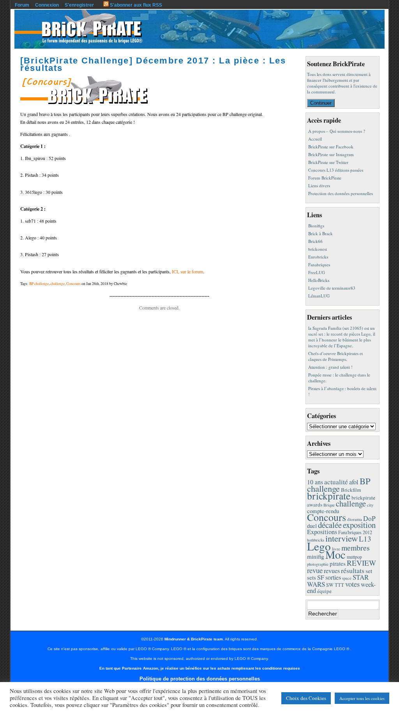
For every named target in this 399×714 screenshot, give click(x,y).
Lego (319, 546)
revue (315, 570)
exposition (359, 524)
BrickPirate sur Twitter (328, 162)
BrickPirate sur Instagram (331, 154)
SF (320, 577)
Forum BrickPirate (324, 178)
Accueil (315, 139)
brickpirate (328, 495)
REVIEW (361, 563)
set (368, 570)
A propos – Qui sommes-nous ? (336, 131)
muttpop (354, 557)
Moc (335, 554)
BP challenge (39, 283)
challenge (57, 283)
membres (355, 547)
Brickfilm (351, 489)
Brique (329, 505)
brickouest (317, 249)
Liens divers (319, 185)
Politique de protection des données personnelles (199, 679)
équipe (324, 590)
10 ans (315, 482)
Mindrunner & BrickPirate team (193, 639)
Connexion (47, 5)
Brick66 (315, 241)
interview (341, 538)
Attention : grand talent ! (330, 367)
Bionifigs (316, 226)
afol (353, 482)
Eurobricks (318, 257)
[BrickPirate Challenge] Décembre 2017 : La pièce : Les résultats (153, 64)
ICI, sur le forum (187, 271)
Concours (73, 283)
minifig (315, 556)
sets (311, 577)
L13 (365, 538)
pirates (338, 563)
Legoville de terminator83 (331, 288)
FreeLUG (316, 272)
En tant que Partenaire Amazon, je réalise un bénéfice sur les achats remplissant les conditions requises (199, 668)
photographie (317, 564)
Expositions (322, 532)
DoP (369, 518)
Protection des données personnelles (340, 193)
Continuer (321, 103)
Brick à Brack (320, 233)
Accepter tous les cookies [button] (362, 698)
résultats (352, 570)
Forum (22, 5)
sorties (333, 577)
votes (352, 584)
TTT (339, 585)
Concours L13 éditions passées (335, 170)
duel (312, 525)
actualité (336, 481)
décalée (330, 524)
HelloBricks (318, 280)
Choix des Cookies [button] (306, 698)
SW (330, 585)
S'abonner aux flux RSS (135, 5)
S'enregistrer (79, 5)
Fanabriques (319, 264)
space (346, 578)
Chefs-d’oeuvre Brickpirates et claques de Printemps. (335, 356)
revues (332, 570)
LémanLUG (319, 296)
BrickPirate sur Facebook (330, 146)
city (370, 505)
